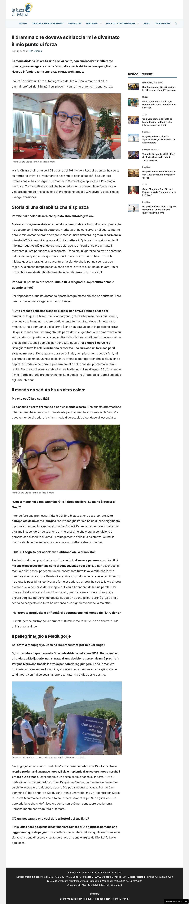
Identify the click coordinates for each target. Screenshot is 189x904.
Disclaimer (99, 872)
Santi (147, 23)
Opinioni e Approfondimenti (47, 23)
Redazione (73, 872)
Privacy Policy (114, 872)
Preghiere (92, 23)
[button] (176, 23)
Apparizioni (74, 23)
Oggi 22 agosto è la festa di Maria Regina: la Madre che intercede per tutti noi (157, 121)
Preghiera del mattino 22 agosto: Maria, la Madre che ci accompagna (158, 139)
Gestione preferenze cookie (176, 901)
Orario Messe (162, 23)
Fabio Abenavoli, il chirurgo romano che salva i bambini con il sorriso (159, 104)
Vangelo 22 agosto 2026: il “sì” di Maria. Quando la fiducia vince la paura (158, 157)
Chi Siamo (86, 872)
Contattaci (116, 885)
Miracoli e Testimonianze (121, 23)
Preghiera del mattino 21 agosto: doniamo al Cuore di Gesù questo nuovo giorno (159, 209)
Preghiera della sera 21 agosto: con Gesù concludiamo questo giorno (158, 174)
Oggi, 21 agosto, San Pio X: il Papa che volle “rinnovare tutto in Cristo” (159, 192)
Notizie (23, 23)
